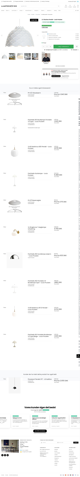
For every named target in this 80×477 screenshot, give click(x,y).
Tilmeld (76, 442)
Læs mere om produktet (60, 65)
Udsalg (56, 463)
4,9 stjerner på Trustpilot (72, 1)
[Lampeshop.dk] (9, 6)
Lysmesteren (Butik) (73, 458)
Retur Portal (71, 459)
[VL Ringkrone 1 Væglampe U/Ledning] (14, 237)
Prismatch (71, 451)
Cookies (70, 469)
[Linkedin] (8, 455)
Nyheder (56, 449)
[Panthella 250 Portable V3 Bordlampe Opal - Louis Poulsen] (14, 291)
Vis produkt (56, 96)
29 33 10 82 (43, 451)
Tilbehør (56, 459)
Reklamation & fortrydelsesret (72, 462)
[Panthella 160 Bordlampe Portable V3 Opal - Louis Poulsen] (14, 130)
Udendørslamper (58, 456)
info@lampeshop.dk (45, 449)
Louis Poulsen (57, 452)
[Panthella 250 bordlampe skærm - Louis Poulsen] (14, 264)
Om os (70, 449)
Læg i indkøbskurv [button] (63, 46)
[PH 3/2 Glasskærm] (14, 103)
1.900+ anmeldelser (42, 411)
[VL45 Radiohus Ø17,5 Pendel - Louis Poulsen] (14, 318)
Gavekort (71, 467)
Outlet (56, 465)
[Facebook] (2, 455)
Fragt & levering (72, 456)
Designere (57, 458)
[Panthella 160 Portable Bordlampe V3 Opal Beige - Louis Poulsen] (14, 345)
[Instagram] (5, 455)
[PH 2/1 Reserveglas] (14, 211)
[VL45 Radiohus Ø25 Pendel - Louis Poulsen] (14, 157)
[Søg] (58, 6)
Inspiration (57, 461)
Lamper (56, 454)
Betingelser (71, 454)
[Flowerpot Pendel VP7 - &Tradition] (14, 389)
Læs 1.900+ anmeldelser (40, 431)
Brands (56, 451)
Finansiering (71, 452)
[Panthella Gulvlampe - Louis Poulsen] (14, 184)
